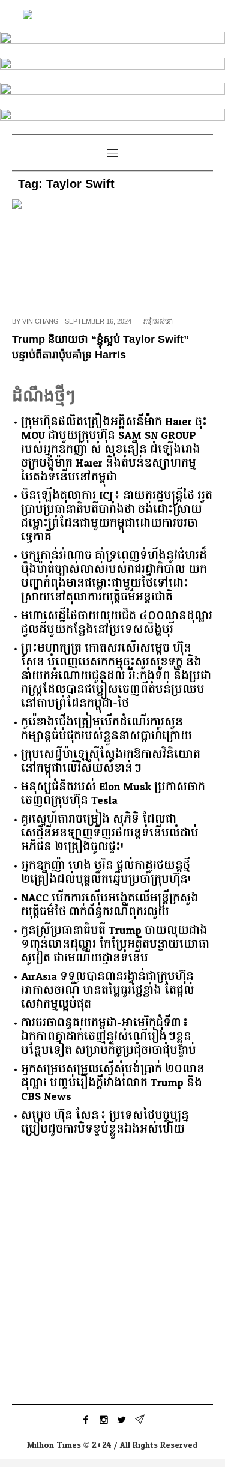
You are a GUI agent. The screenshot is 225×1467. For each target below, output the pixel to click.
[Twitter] (122, 1419)
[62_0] (112, 68)
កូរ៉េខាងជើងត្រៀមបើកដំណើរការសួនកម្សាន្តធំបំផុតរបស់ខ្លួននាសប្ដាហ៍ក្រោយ (106, 729)
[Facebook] (86, 1419)
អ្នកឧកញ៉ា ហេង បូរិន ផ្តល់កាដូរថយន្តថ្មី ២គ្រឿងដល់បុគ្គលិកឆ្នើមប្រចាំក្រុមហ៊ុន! (106, 872)
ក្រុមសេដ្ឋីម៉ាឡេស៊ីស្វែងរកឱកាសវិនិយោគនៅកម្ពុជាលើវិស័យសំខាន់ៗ (110, 761)
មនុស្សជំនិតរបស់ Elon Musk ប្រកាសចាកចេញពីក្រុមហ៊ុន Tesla (113, 794)
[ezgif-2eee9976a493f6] (112, 42)
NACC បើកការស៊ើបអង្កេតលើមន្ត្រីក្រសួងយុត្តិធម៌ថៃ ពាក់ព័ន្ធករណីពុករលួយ (110, 905)
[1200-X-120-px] (112, 93)
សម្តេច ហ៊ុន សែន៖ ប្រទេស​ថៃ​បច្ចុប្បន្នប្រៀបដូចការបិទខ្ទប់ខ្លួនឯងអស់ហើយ (105, 1122)
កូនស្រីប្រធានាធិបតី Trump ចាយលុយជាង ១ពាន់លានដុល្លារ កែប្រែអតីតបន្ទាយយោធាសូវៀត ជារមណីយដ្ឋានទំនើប (115, 944)
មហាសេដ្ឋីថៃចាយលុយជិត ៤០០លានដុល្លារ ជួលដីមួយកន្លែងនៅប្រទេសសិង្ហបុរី (116, 623)
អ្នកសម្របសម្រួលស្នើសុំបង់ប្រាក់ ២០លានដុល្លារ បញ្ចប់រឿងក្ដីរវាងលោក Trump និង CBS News (113, 1083)
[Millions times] (113, 16)
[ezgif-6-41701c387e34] (112, 119)
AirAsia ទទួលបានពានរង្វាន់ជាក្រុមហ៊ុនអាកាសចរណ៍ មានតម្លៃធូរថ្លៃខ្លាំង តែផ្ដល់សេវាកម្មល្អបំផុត (107, 990)
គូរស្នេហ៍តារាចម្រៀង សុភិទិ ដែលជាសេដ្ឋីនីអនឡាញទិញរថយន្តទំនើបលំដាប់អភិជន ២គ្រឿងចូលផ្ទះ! (110, 833)
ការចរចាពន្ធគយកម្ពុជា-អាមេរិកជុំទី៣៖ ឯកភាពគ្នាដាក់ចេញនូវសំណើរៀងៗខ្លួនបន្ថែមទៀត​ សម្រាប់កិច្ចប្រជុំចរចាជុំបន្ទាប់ (108, 1036)
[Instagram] (104, 1419)
